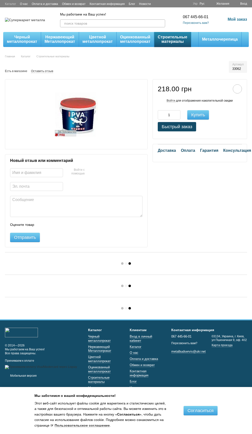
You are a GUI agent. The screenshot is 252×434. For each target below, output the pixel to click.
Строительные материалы (172, 39)
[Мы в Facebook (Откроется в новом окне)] (180, 4)
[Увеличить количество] (176, 114)
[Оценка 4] (66, 225)
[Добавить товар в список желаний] (237, 88)
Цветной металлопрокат (97, 39)
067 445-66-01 (195, 17)
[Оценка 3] (58, 225)
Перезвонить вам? (196, 23)
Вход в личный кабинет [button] (141, 338)
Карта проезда (222, 345)
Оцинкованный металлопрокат (135, 39)
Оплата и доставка (45, 4)
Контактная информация (107, 4)
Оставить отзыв (42, 71)
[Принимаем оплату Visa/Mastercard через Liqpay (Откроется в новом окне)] (41, 367)
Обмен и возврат (74, 4)
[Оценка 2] (50, 225)
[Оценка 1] (42, 225)
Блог (132, 4)
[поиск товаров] (161, 23)
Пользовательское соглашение (82, 425)
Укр (195, 3)
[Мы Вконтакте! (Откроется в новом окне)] (186, 4)
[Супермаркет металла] (21, 332)
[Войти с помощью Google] (98, 172)
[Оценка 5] (74, 225)
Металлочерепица (220, 39)
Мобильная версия (23, 375)
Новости (145, 4)
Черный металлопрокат (22, 39)
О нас (24, 4)
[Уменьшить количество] (161, 114)
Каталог (10, 4)
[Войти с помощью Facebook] (90, 172)
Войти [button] (171, 100)
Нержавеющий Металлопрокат (60, 39)
